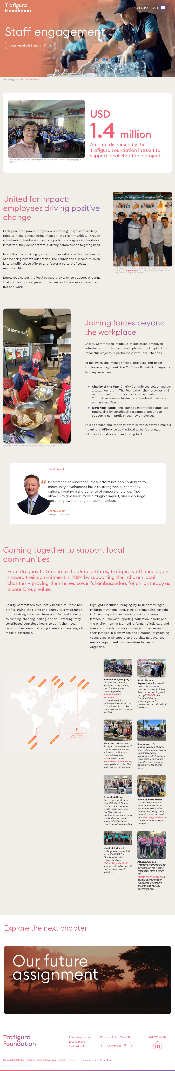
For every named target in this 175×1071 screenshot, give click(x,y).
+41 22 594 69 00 (121, 1037)
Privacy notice (90, 1060)
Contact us (114, 1045)
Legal (73, 1060)
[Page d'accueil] (18, 11)
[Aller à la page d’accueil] (19, 1045)
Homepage (9, 79)
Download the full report (25, 45)
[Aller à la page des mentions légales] (106, 1060)
